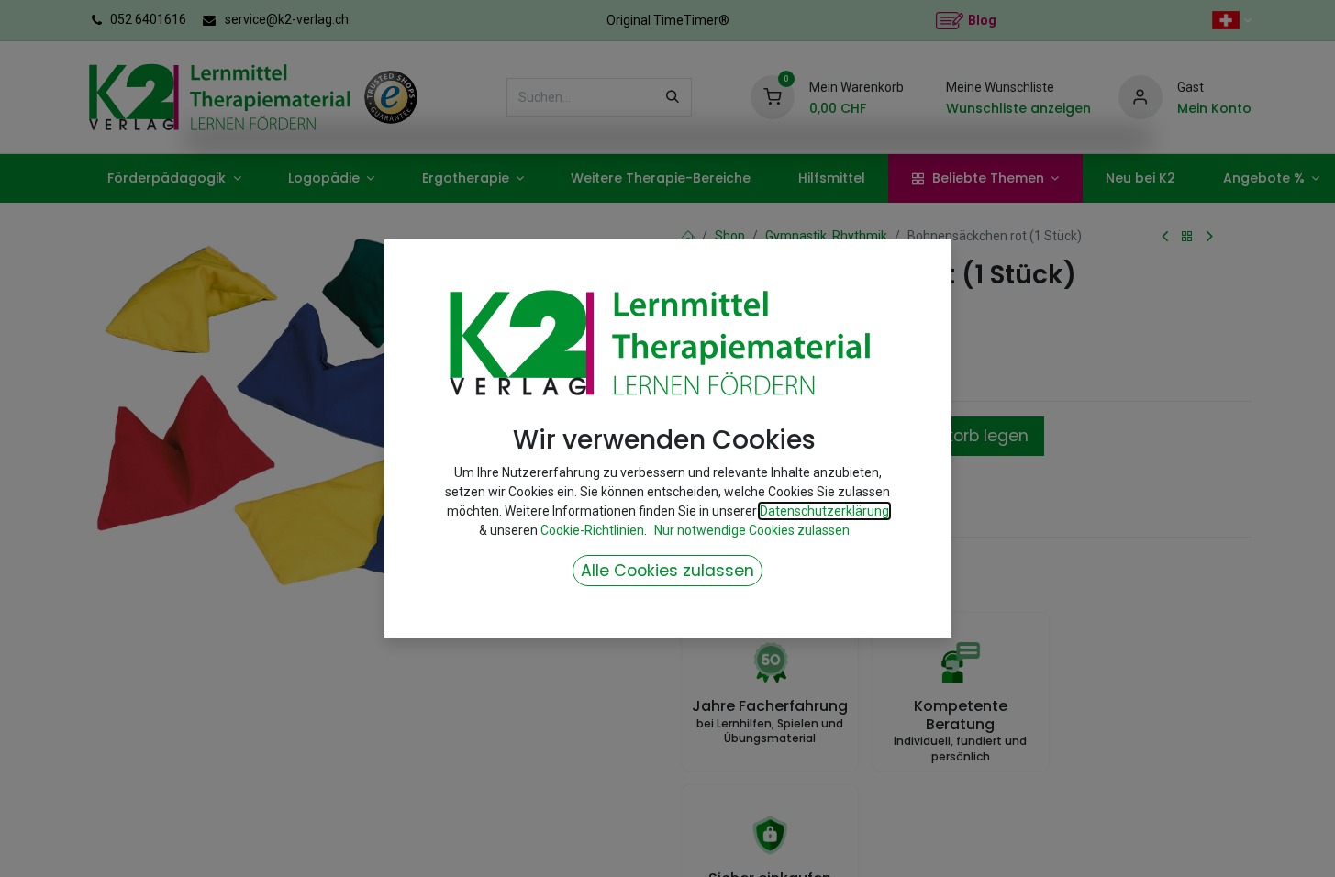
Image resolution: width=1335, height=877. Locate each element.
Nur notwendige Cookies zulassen (752, 530)
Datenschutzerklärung (824, 511)
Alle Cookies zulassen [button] (667, 571)
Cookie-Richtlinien (592, 530)
